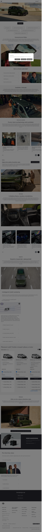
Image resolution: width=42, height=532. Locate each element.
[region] (21, 57)
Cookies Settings (30, 59)
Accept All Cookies (23, 59)
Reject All (17, 59)
